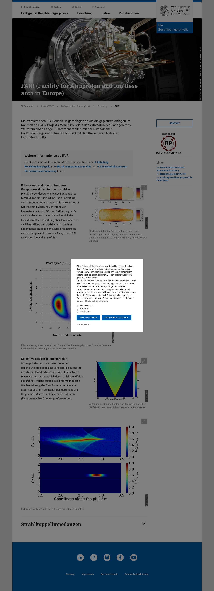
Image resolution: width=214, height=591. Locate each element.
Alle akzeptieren (88, 317)
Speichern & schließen (116, 317)
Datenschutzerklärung (97, 301)
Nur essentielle (87, 305)
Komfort (84, 308)
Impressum (84, 324)
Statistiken (85, 311)
